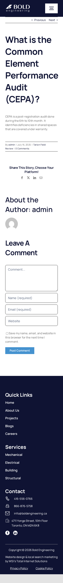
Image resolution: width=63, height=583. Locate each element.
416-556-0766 (23, 494)
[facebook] (7, 529)
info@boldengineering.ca (30, 509)
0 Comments (22, 148)
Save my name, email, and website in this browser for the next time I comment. (30, 333)
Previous (40, 20)
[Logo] (17, 6)
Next (52, 20)
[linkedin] (15, 529)
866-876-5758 (23, 502)
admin (11, 144)
